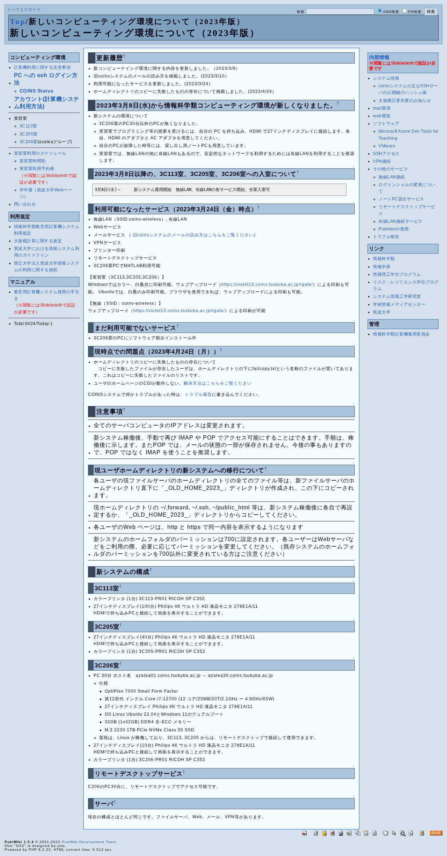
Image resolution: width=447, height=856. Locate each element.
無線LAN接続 (392, 177)
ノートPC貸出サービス (401, 199)
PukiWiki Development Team (89, 842)
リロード (32, 9)
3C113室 (28, 126)
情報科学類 (384, 258)
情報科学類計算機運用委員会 (401, 334)
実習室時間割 (33, 160)
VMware (387, 145)
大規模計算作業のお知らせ (405, 100)
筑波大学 (381, 312)
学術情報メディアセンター (399, 304)
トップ (13, 9)
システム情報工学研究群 (397, 296)
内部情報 (379, 57)
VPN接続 (382, 161)
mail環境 (381, 108)
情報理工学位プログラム (397, 274)
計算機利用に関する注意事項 (42, 67)
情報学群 (381, 266)
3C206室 (29, 141)
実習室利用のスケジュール (40, 153)
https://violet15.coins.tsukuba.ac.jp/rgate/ (267, 284)
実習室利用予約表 (37, 168)
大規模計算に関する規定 (38, 240)
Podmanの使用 (394, 229)
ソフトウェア (386, 123)
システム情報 (386, 78)
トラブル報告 (198, 394)
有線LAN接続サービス (401, 221)
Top (17, 21)
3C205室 (29, 134)
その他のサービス (390, 169)
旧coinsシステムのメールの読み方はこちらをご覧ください (193, 235)
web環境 (381, 115)
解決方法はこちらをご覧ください (218, 383)
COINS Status (37, 91)
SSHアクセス (386, 153)
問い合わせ (25, 204)
